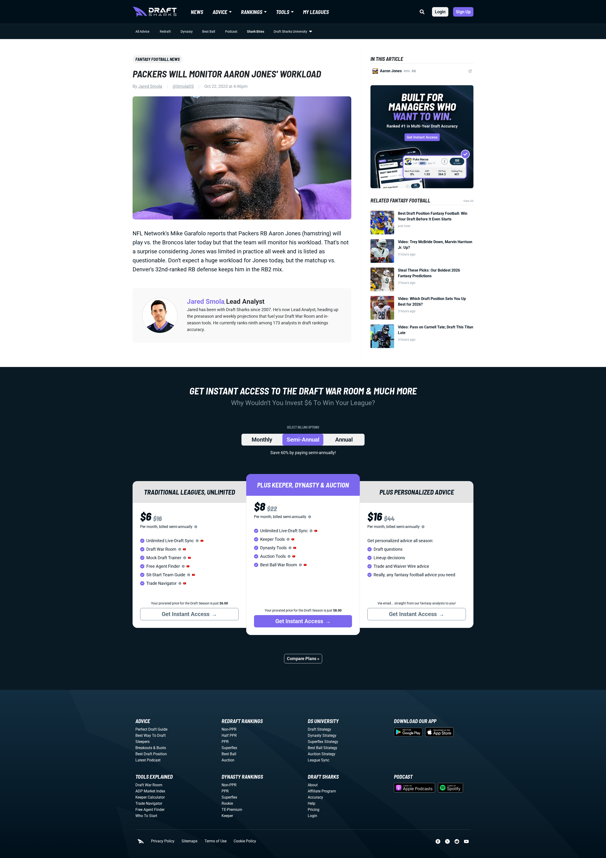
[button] (202, 540)
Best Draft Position (151, 754)
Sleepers (142, 741)
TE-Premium (232, 809)
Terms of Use (216, 841)
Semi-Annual (303, 439)
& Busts (159, 748)
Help (311, 803)
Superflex (229, 748)
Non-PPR (229, 729)
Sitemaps (189, 841)
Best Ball (208, 31)
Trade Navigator (148, 803)
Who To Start (146, 815)
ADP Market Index (150, 791)
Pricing (313, 809)
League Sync (318, 760)
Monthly (262, 439)
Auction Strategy (321, 754)
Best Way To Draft (150, 735)
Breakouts (143, 748)
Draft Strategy (319, 729)
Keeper (227, 815)
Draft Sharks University (290, 31)
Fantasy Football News (157, 59)
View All (468, 201)
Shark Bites (255, 31)
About (313, 785)
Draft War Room (148, 785)
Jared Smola (150, 86)
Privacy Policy (162, 841)
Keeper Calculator (150, 797)
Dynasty (187, 31)
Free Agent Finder (150, 809)
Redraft (165, 31)
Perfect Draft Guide (151, 729)
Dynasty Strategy (322, 735)
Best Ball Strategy (322, 748)
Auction (228, 760)
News (197, 11)
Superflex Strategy (323, 741)
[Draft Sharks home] (155, 12)
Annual (344, 439)
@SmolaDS (183, 86)
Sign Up (463, 11)
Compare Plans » (303, 658)
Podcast (231, 31)
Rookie (227, 803)
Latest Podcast (147, 760)
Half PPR (229, 735)
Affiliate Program (322, 791)
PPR (225, 741)
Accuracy (315, 797)
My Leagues (316, 11)
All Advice (142, 31)
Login (440, 11)
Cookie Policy (245, 841)
